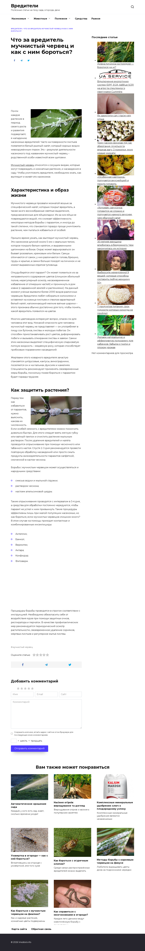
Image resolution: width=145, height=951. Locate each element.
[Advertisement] (46, 85)
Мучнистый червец (22, 165)
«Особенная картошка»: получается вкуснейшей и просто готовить (113, 180)
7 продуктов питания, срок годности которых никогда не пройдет (115, 310)
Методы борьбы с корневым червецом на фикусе (115, 861)
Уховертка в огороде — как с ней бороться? (29, 857)
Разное (95, 18)
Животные (40, 18)
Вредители (24, 6)
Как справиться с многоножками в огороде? (71, 913)
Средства (81, 18)
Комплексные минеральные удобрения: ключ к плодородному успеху (115, 805)
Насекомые (19, 18)
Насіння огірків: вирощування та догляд (69, 804)
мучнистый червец (22, 647)
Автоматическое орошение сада (28, 805)
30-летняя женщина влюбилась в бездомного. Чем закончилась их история (115, 245)
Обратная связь (41, 929)
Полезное (61, 18)
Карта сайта (19, 929)
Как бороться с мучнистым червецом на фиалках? (28, 912)
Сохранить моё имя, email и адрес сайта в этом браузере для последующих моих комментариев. (43, 733)
